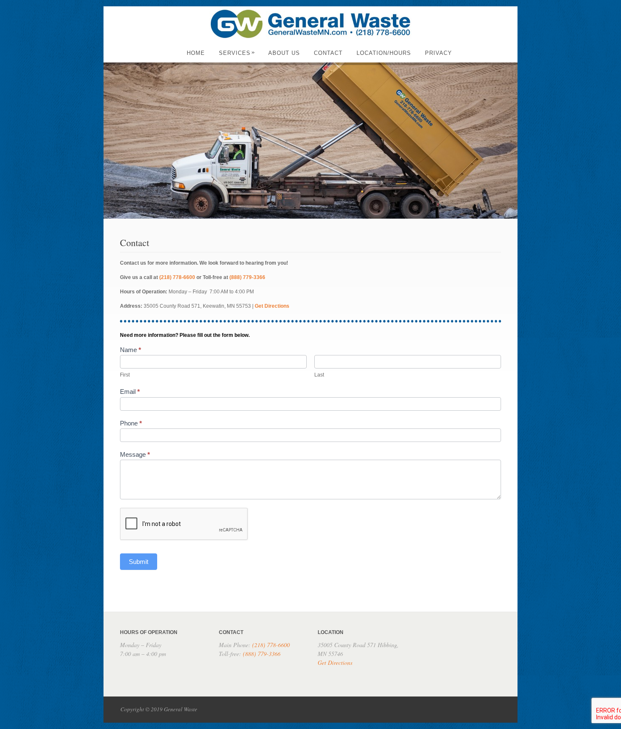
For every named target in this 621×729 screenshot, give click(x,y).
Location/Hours (384, 53)
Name (130, 349)
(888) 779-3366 (247, 277)
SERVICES (237, 53)
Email (130, 391)
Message (135, 454)
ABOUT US (284, 53)
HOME (196, 53)
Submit (138, 561)
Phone (131, 423)
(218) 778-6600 (177, 277)
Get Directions (272, 306)
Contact (328, 53)
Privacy (438, 53)
